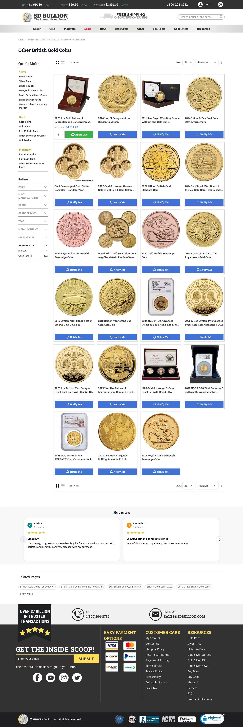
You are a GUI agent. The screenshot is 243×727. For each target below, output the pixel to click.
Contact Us (152, 643)
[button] (212, 719)
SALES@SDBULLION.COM (184, 616)
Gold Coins (25, 121)
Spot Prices (181, 28)
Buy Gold (193, 677)
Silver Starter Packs (30, 99)
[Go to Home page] (46, 17)
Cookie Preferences (158, 682)
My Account (153, 638)
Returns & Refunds (157, 655)
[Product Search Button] (221, 16)
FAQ (189, 693)
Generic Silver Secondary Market (33, 106)
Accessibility (153, 677)
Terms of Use (154, 666)
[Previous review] (23, 539)
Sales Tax (151, 688)
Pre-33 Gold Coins (29, 131)
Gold (52, 28)
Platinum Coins (27, 154)
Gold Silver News (197, 666)
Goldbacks (25, 140)
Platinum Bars (27, 158)
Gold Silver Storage (199, 655)
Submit (86, 658)
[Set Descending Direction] (221, 63)
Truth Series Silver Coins (33, 95)
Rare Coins (121, 28)
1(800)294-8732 (97, 616)
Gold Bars (24, 126)
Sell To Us (159, 28)
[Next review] (219, 539)
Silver (37, 28)
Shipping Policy (155, 649)
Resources (203, 28)
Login (208, 4)
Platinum (70, 28)
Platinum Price (196, 649)
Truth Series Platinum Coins (31, 165)
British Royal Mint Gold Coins (42, 39)
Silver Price (194, 643)
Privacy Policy (154, 671)
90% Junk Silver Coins (31, 90)
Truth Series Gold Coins (32, 135)
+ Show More (25, 594)
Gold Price (193, 638)
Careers (192, 688)
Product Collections (199, 699)
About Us (193, 682)
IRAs (103, 28)
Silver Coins (25, 76)
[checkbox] (57, 62)
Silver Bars (25, 81)
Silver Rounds (27, 85)
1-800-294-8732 (177, 4)
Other (140, 28)
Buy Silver (193, 671)
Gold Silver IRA (196, 660)
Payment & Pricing (157, 660)
